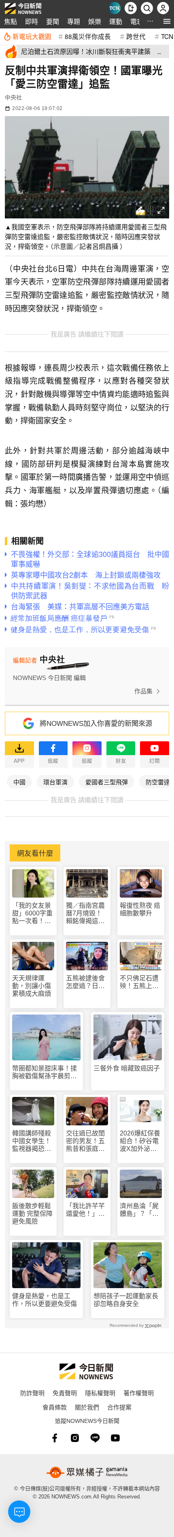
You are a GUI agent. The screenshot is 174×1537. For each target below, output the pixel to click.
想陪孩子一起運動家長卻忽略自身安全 (125, 1300)
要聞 (52, 21)
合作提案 (119, 1407)
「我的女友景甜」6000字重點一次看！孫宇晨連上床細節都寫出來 (32, 913)
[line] (95, 1438)
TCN (167, 36)
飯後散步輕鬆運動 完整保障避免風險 (32, 1213)
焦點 (10, 21)
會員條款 (54, 1407)
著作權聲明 (138, 1393)
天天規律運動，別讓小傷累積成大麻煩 (31, 986)
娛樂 (94, 21)
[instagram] (75, 1438)
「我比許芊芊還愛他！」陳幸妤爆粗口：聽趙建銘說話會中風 (85, 1210)
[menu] (167, 21)
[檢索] (147, 8)
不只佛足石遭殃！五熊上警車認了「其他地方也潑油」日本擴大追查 (139, 982)
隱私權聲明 (100, 1393)
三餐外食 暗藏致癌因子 (126, 1068)
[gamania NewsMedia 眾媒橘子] (87, 1472)
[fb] (55, 1438)
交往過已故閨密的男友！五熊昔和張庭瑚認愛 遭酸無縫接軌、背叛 (85, 1141)
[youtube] (115, 1438)
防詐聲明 (32, 1393)
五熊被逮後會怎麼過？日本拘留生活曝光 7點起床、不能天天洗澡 (87, 982)
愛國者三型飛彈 (106, 781)
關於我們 (87, 1407)
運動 (115, 21)
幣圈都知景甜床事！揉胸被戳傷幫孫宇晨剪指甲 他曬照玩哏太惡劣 (44, 1072)
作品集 (143, 691)
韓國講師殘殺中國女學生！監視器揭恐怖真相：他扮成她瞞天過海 (31, 1141)
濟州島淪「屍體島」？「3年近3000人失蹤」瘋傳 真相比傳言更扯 (140, 1210)
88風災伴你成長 (88, 36)
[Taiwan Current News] (114, 8)
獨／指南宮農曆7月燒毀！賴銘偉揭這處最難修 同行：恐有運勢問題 (86, 913)
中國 (19, 781)
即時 (31, 21)
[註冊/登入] (163, 8)
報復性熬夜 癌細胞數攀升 (140, 909)
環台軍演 (55, 781)
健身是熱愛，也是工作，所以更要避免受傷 (44, 1300)
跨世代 (136, 36)
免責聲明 (65, 1393)
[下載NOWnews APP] (131, 8)
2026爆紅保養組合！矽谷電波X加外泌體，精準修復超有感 (140, 1141)
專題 (73, 21)
